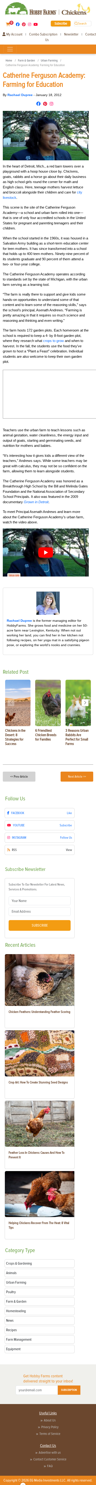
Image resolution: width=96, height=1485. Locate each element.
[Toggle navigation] (10, 49)
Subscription (69, 1390)
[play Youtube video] (46, 552)
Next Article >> (77, 777)
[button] (85, 702)
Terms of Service (49, 1434)
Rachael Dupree (20, 95)
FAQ (50, 1466)
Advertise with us (50, 1452)
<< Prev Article (19, 777)
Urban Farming (49, 60)
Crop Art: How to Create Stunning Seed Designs (38, 1082)
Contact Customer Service (49, 1459)
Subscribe (61, 23)
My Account (14, 34)
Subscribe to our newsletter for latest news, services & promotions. (37, 887)
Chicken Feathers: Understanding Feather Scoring (39, 1012)
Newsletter (71, 34)
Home (9, 60)
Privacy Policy (49, 1427)
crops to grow (53, 341)
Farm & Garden (26, 60)
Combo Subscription (43, 34)
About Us (50, 1420)
